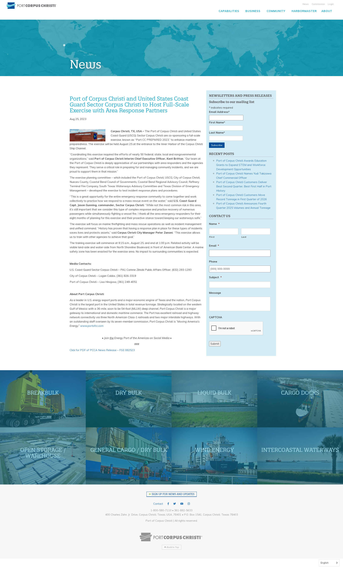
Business (252, 11)
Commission (318, 4)
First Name (217, 122)
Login (331, 4)
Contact (158, 503)
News (306, 4)
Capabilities (229, 11)
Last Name (217, 132)
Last (244, 237)
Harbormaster (304, 11)
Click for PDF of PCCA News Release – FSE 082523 (102, 350)
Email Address (219, 112)
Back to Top (172, 547)
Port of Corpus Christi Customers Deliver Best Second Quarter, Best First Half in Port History (243, 186)
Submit (214, 343)
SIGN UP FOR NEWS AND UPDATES (172, 494)
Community (276, 11)
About (326, 11)
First (211, 237)
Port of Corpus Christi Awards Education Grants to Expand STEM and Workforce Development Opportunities (241, 165)
